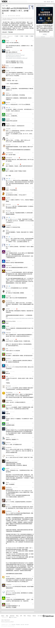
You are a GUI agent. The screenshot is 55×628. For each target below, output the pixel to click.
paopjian (8, 119)
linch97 (7, 326)
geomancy (8, 358)
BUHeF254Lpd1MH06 (11, 321)
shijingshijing (9, 400)
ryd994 (7, 460)
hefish (7, 188)
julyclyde (8, 604)
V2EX (3, 5)
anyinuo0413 (9, 265)
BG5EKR (8, 576)
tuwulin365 (8, 499)
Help (7, 615)
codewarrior (8, 584)
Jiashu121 (8, 442)
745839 (7, 169)
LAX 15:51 (22, 624)
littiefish (8, 164)
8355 (7, 348)
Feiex (7, 365)
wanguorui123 (9, 193)
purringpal (8, 296)
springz (7, 70)
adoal (7, 371)
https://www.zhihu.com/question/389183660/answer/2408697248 (19, 318)
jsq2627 (7, 468)
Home (45, 1)
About (2, 615)
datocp (7, 40)
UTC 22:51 (13, 624)
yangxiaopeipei (9, 152)
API (21, 615)
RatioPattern (9, 487)
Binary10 (8, 102)
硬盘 (27, 36)
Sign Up (48, 1)
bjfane (7, 230)
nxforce (7, 93)
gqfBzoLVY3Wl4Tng (10, 591)
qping (7, 65)
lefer (7, 376)
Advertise (12, 615)
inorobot (8, 504)
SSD (22, 36)
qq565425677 (9, 353)
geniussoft (8, 78)
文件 (17, 36)
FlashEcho (8, 251)
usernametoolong (10, 455)
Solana (34, 615)
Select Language (13, 617)
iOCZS (7, 423)
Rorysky (8, 123)
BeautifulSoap (9, 392)
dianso (7, 482)
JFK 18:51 (27, 624)
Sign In (52, 1)
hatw (7, 138)
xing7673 (8, 198)
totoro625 (8, 128)
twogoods (8, 291)
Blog (17, 615)
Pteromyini (8, 204)
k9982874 (8, 86)
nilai (8, 15)
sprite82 (8, 308)
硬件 (7, 5)
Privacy (29, 615)
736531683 (8, 332)
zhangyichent (9, 114)
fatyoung (8, 260)
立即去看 (44, 34)
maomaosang (9, 301)
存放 (32, 36)
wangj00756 (8, 447)
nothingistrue (9, 157)
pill (6, 416)
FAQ (25, 615)
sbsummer (43, 36)
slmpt (7, 411)
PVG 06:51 (18, 624)
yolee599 (8, 50)
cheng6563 (8, 225)
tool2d (7, 339)
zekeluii (7, 437)
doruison (8, 597)
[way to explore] (4, 1)
